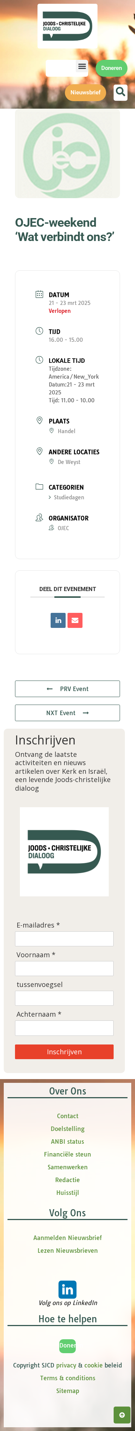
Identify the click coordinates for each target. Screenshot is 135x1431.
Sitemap (67, 1391)
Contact (67, 1116)
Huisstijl (67, 1192)
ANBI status (67, 1141)
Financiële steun (67, 1154)
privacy (66, 1365)
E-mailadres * (38, 925)
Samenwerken (68, 1167)
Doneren (71, 1345)
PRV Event (74, 689)
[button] (82, 66)
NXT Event (60, 713)
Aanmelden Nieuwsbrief (67, 1238)
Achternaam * (39, 1014)
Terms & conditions (67, 1378)
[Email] (75, 620)
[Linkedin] (58, 620)
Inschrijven (64, 1051)
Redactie (67, 1180)
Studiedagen (69, 497)
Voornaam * (36, 954)
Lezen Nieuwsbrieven (68, 1250)
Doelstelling (67, 1128)
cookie (93, 1365)
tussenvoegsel (39, 984)
